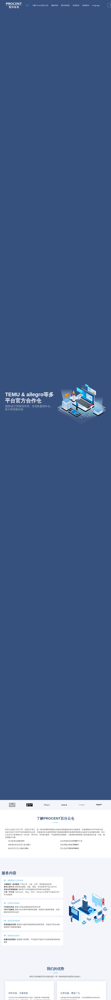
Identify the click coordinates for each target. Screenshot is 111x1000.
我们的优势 (65, 5)
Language (96, 5)
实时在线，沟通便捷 (18, 993)
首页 (27, 5)
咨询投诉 (85, 5)
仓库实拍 (76, 5)
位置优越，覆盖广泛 (70, 993)
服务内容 (54, 5)
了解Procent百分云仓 (40, 5)
